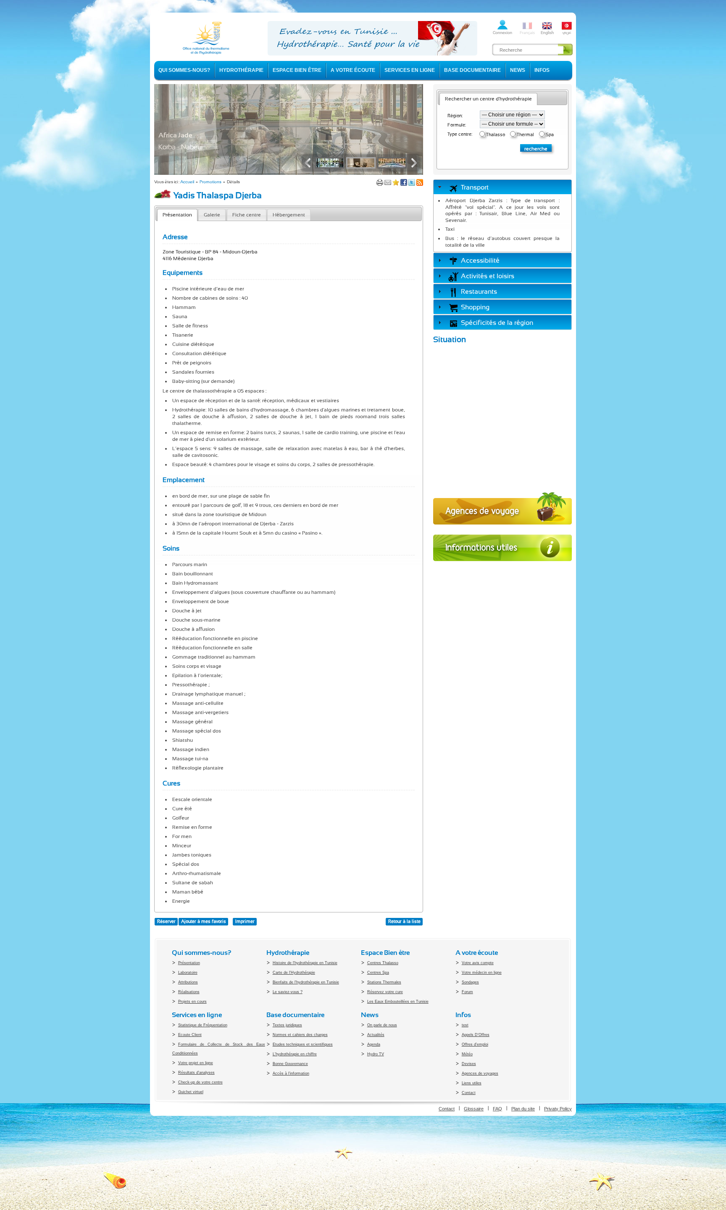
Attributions (188, 982)
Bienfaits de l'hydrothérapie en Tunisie (306, 982)
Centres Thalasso (382, 963)
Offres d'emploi (475, 1044)
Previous (309, 163)
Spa (550, 134)
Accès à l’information (291, 1073)
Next (412, 163)
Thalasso (495, 134)
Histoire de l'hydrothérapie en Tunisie (305, 963)
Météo (467, 1054)
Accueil (187, 182)
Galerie (212, 215)
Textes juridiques (287, 1025)
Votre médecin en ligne (482, 972)
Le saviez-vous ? (287, 992)
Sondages (470, 982)
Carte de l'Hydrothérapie (294, 972)
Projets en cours (192, 1001)
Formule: (456, 125)
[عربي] (567, 34)
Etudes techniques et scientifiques (303, 1044)
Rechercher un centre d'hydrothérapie (488, 99)
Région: (455, 116)
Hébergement (289, 215)
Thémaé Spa (176, 135)
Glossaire (474, 1108)
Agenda (373, 1044)
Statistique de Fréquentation (202, 1025)
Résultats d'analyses (196, 1072)
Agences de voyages (480, 1073)
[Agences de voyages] (502, 527)
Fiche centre (246, 215)
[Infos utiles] (502, 564)
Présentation (177, 215)
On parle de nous (382, 1025)
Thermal (525, 134)
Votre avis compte (478, 963)
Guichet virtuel (190, 1092)
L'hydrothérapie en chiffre (295, 1054)
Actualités (375, 1035)
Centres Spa (378, 972)
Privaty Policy (558, 1108)
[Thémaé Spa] (288, 173)
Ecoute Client (190, 1035)
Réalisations (189, 992)
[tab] (502, 187)
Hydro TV (375, 1054)
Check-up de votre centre (200, 1082)
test (465, 1025)
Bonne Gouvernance (290, 1064)
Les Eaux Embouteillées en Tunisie (398, 1001)
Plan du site (523, 1108)
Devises (469, 1064)
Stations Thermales (384, 982)
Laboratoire (187, 972)
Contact (469, 1093)
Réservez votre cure (385, 992)
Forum (467, 992)
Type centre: (459, 134)
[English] (547, 34)
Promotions (210, 182)
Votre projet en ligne (195, 1063)
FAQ (497, 1108)
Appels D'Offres (475, 1035)
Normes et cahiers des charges (300, 1035)
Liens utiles (471, 1083)
